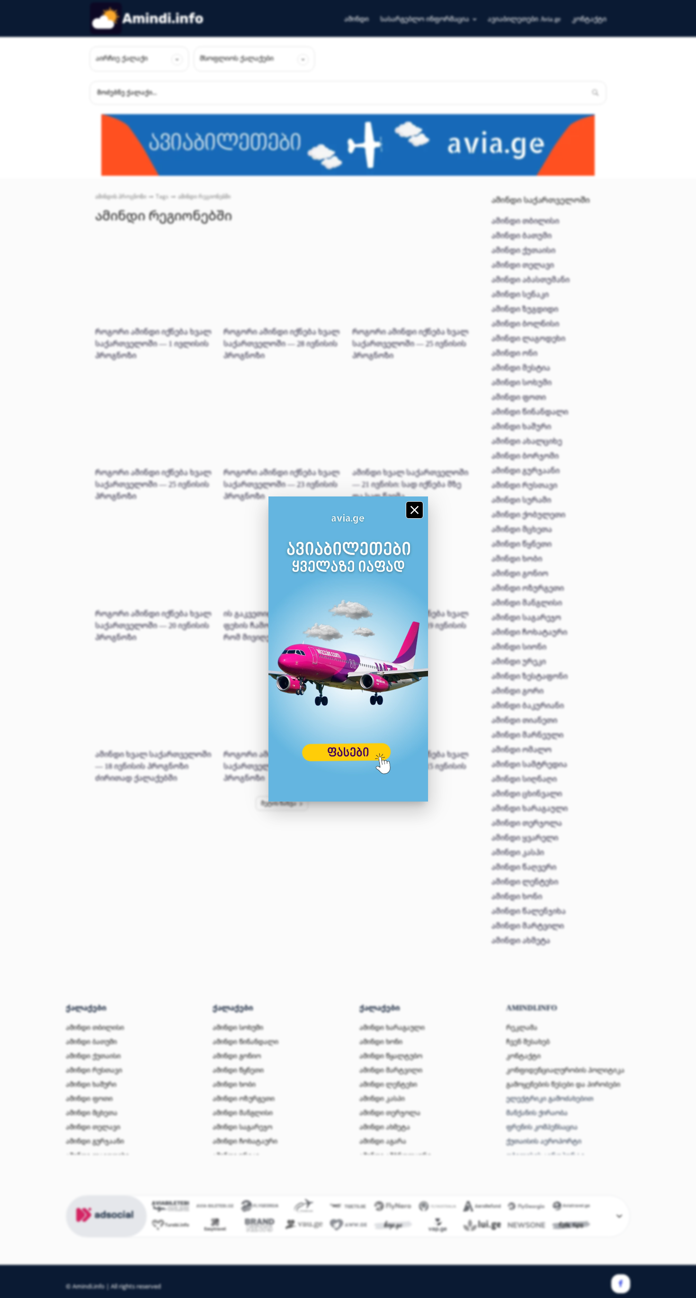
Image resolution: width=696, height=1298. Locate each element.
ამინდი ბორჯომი (525, 456)
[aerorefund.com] (482, 1207)
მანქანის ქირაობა (537, 1112)
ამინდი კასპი (517, 852)
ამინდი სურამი (521, 500)
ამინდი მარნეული (527, 735)
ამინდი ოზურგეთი (527, 588)
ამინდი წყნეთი (521, 544)
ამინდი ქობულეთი (528, 514)
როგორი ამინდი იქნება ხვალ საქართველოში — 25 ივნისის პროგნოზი (410, 343)
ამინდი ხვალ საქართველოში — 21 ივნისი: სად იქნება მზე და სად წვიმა (410, 484)
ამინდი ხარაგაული (529, 808)
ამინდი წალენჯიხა (528, 911)
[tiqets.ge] (348, 1207)
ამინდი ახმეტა (520, 940)
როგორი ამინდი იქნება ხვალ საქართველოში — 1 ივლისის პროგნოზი (153, 343)
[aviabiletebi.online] (170, 1207)
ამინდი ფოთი (518, 397)
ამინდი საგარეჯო (526, 617)
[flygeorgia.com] (526, 1207)
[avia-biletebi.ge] (215, 1207)
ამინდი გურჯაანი (525, 470)
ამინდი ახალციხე (526, 441)
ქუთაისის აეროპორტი (543, 1140)
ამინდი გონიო (519, 573)
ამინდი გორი (517, 690)
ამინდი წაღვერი (523, 867)
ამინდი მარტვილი (527, 925)
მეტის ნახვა (278, 803)
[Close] (414, 510)
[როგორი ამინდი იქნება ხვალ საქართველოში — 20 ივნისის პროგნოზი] (153, 563)
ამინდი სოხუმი (521, 382)
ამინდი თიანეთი (524, 720)
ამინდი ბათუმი (521, 235)
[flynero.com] (393, 1207)
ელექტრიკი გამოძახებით (549, 1098)
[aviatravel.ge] (571, 1207)
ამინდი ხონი (516, 896)
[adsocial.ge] (106, 1232)
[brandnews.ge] (259, 1226)
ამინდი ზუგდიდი (524, 309)
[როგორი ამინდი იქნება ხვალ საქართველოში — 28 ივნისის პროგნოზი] (281, 281)
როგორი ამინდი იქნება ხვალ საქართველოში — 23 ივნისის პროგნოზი (281, 484)
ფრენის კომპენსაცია (542, 1126)
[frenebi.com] (304, 1207)
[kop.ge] (393, 1226)
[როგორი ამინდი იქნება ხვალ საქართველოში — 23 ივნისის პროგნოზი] (281, 422)
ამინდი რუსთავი (524, 485)
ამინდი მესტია (520, 367)
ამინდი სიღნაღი (524, 779)
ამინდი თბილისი (525, 221)
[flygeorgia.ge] (259, 1207)
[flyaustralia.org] (437, 1207)
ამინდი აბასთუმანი (530, 279)
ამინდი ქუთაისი (523, 250)
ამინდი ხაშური (521, 426)
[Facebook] (620, 1283)
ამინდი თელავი (522, 265)
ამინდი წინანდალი (529, 411)
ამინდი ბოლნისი (525, 323)
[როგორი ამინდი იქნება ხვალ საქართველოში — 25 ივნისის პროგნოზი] (410, 281)
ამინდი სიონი (518, 646)
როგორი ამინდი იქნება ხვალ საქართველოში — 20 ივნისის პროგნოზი (153, 625)
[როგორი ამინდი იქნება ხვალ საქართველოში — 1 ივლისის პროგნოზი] (153, 281)
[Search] (595, 93)
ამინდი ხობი (516, 558)
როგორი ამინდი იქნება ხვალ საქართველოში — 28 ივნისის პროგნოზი (281, 343)
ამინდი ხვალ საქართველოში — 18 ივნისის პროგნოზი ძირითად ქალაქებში (153, 766)
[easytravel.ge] (215, 1226)
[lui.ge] (482, 1226)
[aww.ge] (348, 1226)
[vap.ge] (437, 1226)
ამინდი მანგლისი (526, 602)
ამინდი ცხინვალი (526, 793)
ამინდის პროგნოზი (120, 196)
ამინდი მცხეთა (521, 529)
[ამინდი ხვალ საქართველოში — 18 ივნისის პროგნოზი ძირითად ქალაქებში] (153, 704)
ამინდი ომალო (521, 749)
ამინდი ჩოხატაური (529, 632)
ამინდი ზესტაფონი (529, 676)
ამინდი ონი (514, 353)
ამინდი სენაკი (520, 294)
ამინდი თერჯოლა (526, 823)
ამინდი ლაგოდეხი (528, 338)
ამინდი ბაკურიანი (527, 705)
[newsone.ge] (526, 1226)
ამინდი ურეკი (518, 661)
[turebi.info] (170, 1226)
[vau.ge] (304, 1226)
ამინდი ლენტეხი (524, 881)
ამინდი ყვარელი (524, 837)
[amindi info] (147, 18)
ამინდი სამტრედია (529, 764)
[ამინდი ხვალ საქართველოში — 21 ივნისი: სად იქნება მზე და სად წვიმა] (410, 422)
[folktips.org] (571, 1226)
